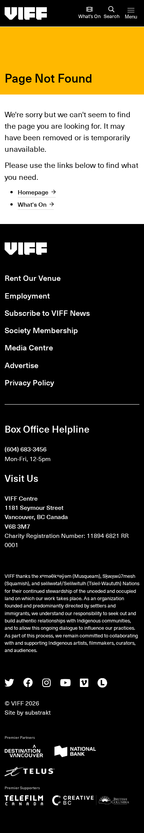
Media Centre (29, 347)
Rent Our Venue (33, 278)
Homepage (33, 191)
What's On (32, 204)
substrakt (38, 712)
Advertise (21, 365)
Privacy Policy (29, 382)
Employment (27, 295)
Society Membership (41, 330)
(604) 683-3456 (25, 448)
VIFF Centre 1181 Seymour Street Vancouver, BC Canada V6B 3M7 (36, 511)
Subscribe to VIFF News (47, 313)
